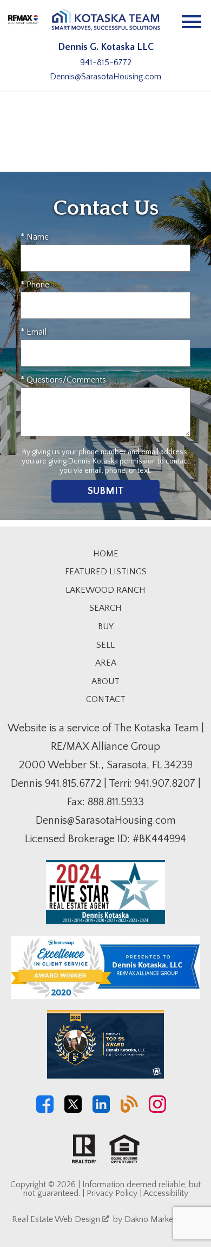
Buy (106, 626)
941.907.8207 (165, 783)
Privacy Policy (112, 1193)
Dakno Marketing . (160, 1219)
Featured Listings (106, 571)
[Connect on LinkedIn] (101, 1110)
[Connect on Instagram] (157, 1110)
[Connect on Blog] (129, 1110)
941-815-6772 (105, 62)
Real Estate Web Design (57, 1219)
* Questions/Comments (63, 380)
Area (105, 663)
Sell (105, 645)
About (105, 681)
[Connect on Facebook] (45, 1110)
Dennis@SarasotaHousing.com (105, 77)
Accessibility (165, 1193)
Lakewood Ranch (105, 590)
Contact (106, 699)
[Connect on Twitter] (73, 1110)
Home (105, 554)
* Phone (35, 285)
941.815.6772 (73, 783)
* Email (34, 332)
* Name (35, 237)
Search (105, 608)
